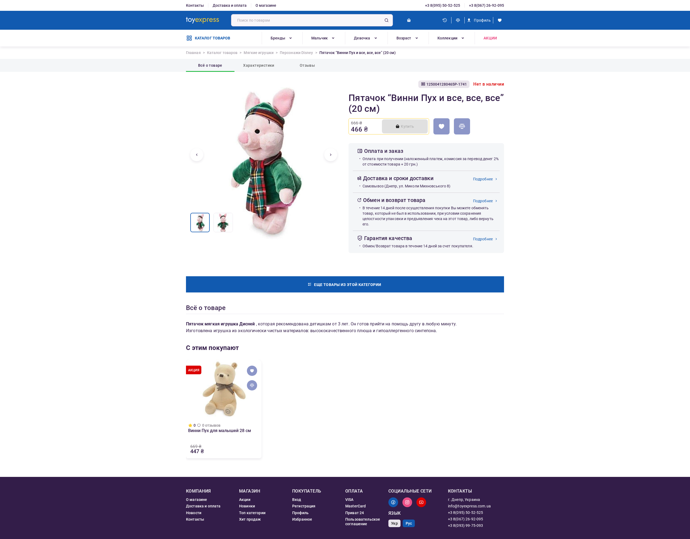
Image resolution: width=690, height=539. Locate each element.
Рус (409, 523)
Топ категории (252, 513)
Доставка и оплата (230, 5)
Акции (490, 38)
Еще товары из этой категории (347, 284)
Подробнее (483, 179)
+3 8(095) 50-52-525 (442, 5)
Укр (394, 523)
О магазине (266, 5)
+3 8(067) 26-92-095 (486, 5)
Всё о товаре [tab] (210, 65)
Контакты (195, 5)
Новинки (247, 506)
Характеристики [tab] (258, 65)
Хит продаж (250, 519)
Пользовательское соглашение (362, 521)
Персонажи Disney (296, 52)
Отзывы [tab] (307, 65)
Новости (193, 513)
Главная (193, 52)
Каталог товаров (222, 52)
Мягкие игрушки (258, 52)
